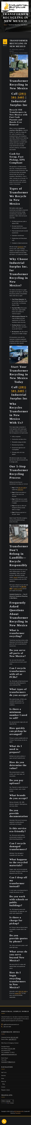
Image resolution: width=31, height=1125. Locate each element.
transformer (20, 246)
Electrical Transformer (20, 53)
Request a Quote (5, 1090)
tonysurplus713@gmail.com (8, 1062)
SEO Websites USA (18, 1111)
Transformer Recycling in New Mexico (17, 25)
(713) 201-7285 (11, 1048)
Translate (12, 1103)
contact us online (18, 588)
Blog (3, 1084)
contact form (18, 993)
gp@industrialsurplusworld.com (11, 1024)
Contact (3, 1087)
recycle (15, 577)
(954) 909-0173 (12, 1039)
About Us (3, 1081)
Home (5, 25)
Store (2, 1078)
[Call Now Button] (4, 1121)
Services (3, 1075)
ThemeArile (17, 1113)
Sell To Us (3, 1072)
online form (20, 489)
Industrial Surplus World (17, 50)
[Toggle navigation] (27, 15)
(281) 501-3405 (22, 487)
